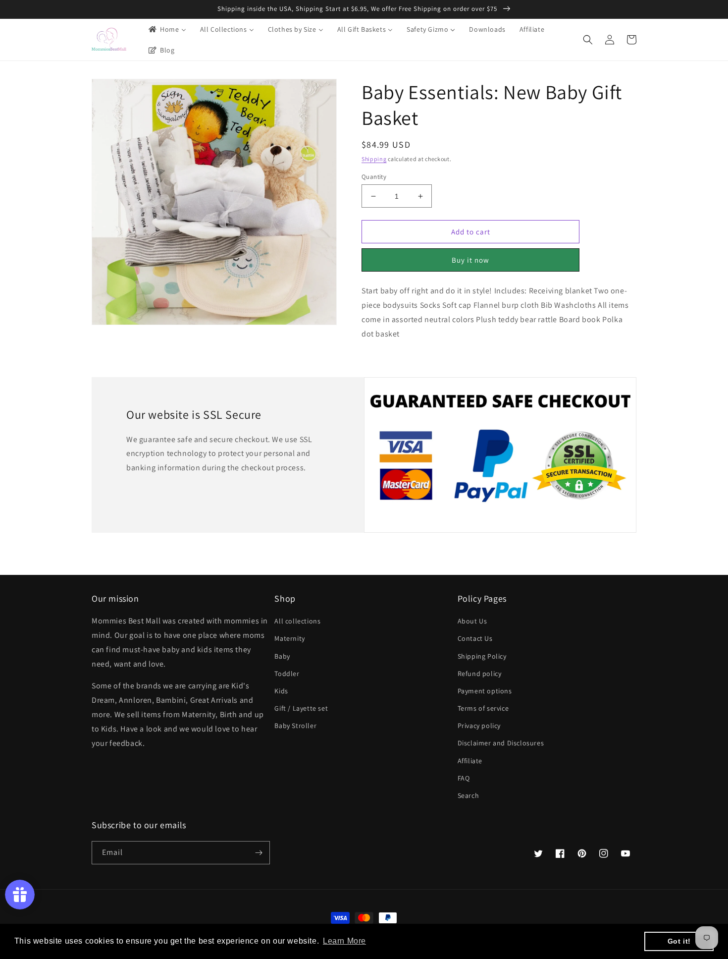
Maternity (289, 638)
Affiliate (470, 760)
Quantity (374, 176)
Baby (282, 656)
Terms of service (483, 708)
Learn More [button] (344, 941)
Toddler (286, 673)
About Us (472, 621)
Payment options (485, 690)
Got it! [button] (679, 941)
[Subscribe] (258, 852)
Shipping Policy (482, 656)
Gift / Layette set (301, 708)
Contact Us (475, 638)
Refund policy (480, 673)
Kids (281, 690)
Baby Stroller (295, 725)
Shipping (374, 159)
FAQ (464, 778)
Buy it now (470, 260)
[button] (588, 40)
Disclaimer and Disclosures (501, 742)
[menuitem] (166, 29)
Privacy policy (479, 725)
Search (468, 795)
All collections (297, 621)
